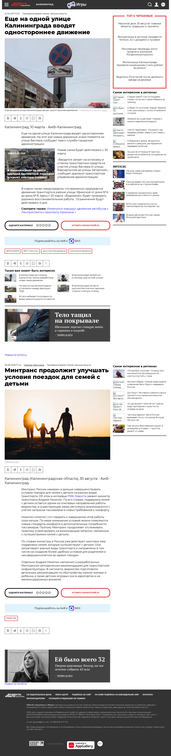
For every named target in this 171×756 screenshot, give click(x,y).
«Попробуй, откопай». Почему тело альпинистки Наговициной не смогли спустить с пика (145, 373)
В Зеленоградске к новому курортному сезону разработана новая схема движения (36, 278)
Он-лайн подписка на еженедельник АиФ (117, 695)
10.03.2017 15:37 (12, 13)
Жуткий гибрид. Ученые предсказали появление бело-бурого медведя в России (146, 384)
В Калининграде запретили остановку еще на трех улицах (87, 276)
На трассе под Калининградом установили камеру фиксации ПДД (35, 288)
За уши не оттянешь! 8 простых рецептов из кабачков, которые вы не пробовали (146, 154)
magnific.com (12, 462)
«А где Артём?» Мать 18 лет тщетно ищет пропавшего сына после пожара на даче (145, 406)
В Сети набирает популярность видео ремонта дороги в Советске (37, 297)
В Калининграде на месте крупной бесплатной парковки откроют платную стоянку (88, 288)
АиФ (104, 110)
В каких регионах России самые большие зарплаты (143, 216)
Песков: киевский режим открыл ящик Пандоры (143, 172)
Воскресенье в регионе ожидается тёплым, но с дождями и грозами (139, 38)
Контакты (148, 695)
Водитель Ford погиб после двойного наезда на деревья (139, 78)
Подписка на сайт (81, 695)
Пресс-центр (61, 695)
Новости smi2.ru (16, 355)
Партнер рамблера (55, 744)
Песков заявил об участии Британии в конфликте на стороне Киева (145, 183)
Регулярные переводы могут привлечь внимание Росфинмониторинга (140, 52)
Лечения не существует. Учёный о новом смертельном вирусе (144, 120)
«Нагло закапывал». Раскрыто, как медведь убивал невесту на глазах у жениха (146, 132)
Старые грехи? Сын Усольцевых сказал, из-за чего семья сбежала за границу (146, 99)
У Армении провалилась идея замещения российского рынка (142, 194)
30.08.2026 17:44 (13, 365)
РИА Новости (77, 496)
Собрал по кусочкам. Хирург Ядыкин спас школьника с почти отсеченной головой (146, 110)
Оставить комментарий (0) (85, 225)
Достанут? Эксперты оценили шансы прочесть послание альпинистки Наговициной (146, 395)
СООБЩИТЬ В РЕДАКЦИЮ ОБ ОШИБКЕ (67, 698)
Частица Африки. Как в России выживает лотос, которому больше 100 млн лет (145, 417)
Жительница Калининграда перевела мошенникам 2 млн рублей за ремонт (140, 65)
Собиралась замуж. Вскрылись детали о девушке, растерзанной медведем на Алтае (144, 143)
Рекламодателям (36, 698)
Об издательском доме (39, 695)
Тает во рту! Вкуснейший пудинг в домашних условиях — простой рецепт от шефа (145, 428)
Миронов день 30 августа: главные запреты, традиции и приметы (139, 25)
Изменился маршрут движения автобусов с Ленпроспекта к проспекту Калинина (65, 210)
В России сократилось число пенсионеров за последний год (142, 205)
